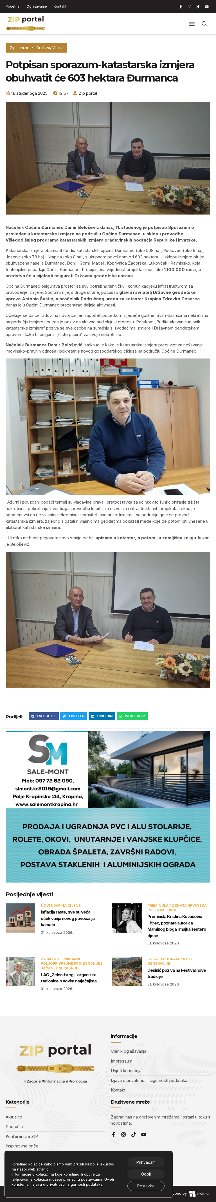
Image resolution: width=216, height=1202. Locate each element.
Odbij (146, 1174)
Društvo (43, 47)
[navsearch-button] (204, 23)
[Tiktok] (198, 6)
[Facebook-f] (180, 6)
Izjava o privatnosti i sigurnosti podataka (67, 1184)
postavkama (91, 1179)
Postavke (146, 1185)
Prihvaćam (146, 1162)
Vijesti (57, 47)
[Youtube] (206, 6)
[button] (191, 23)
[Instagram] (189, 6)
